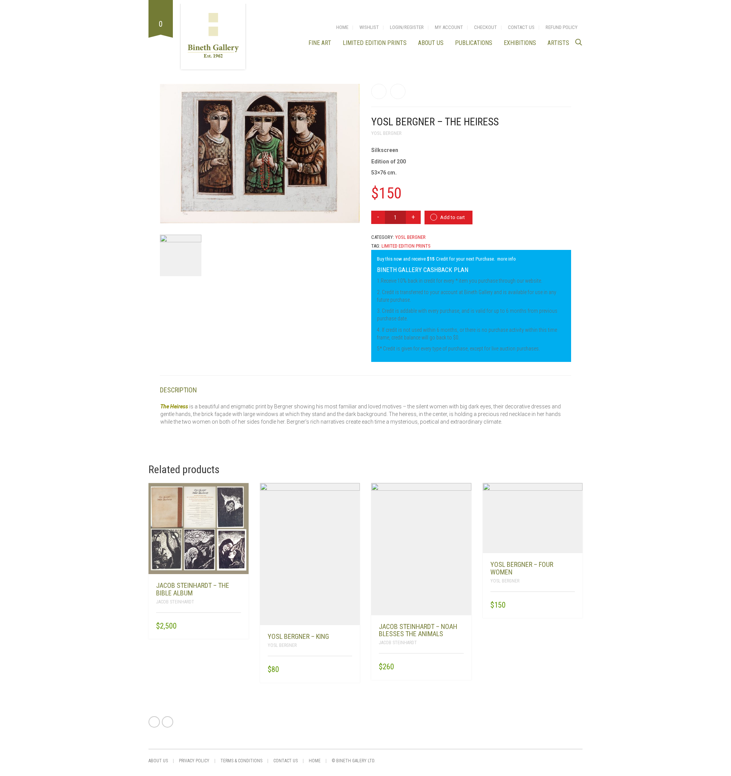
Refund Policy (562, 27)
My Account (449, 27)
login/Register (407, 27)
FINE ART (319, 42)
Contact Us (521, 27)
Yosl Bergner (386, 133)
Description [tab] (178, 390)
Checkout (485, 27)
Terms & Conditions (241, 760)
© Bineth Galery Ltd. (353, 760)
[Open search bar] (579, 42)
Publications (473, 42)
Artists (558, 42)
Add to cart (452, 217)
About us (431, 42)
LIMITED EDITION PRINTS (375, 42)
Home (342, 27)
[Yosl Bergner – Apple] (397, 91)
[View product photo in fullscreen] (347, 210)
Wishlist (369, 27)
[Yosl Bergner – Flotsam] (378, 91)
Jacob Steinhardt (175, 602)
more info (506, 259)
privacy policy (194, 760)
